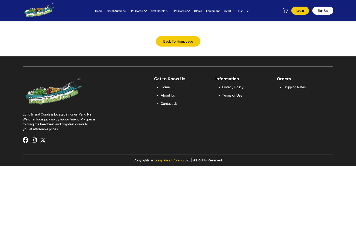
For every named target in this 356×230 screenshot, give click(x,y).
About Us (168, 95)
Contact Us (169, 104)
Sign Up (322, 10)
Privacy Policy (233, 87)
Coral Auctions (116, 11)
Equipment (213, 11)
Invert (227, 11)
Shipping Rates (294, 87)
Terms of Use (232, 95)
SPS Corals (180, 11)
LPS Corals (137, 11)
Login (300, 10)
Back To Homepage (178, 41)
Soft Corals (158, 11)
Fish (241, 11)
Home (99, 11)
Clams (198, 11)
